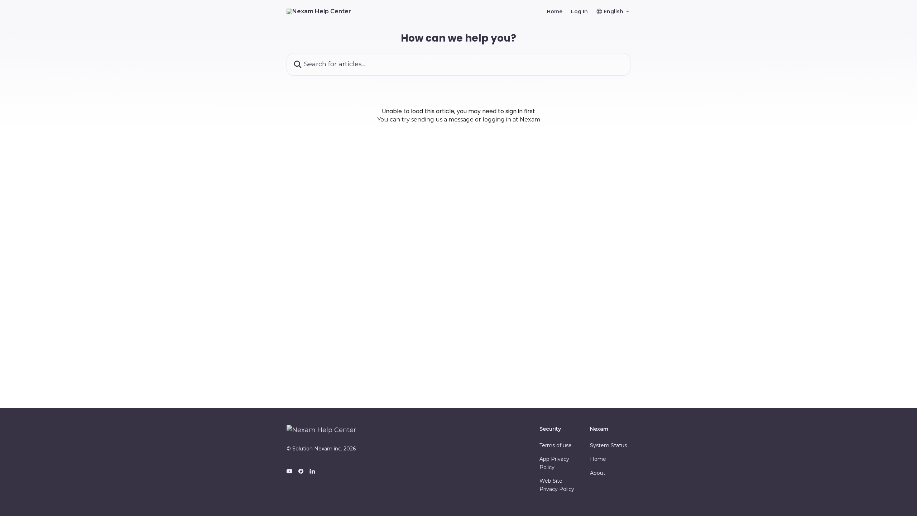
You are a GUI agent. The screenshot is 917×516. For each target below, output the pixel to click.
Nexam (530, 119)
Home (554, 11)
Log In (579, 11)
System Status (608, 445)
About (597, 473)
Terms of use (555, 445)
